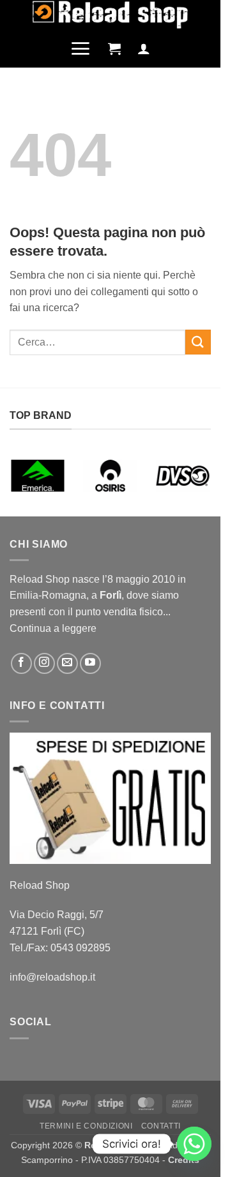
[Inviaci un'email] (67, 663)
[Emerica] (38, 475)
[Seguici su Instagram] (44, 663)
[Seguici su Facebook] (21, 663)
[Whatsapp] (194, 1144)
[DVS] (182, 475)
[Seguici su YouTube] (90, 663)
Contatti (161, 1126)
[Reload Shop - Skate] (110, 14)
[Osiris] (110, 475)
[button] (80, 48)
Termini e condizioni (86, 1126)
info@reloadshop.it (52, 977)
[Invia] (198, 342)
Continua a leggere (53, 628)
